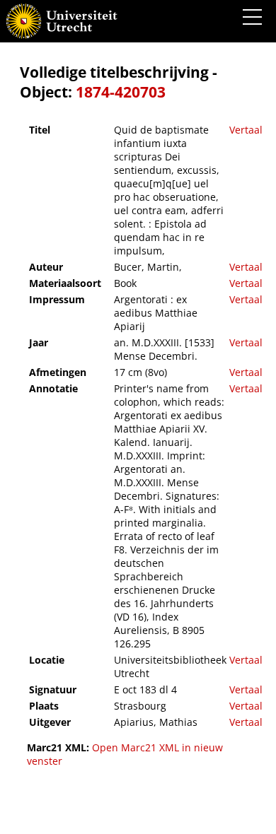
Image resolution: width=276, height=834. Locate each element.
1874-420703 (121, 92)
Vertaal (246, 129)
